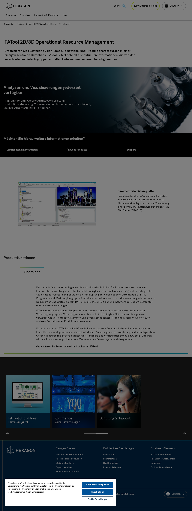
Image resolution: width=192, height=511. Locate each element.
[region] (60, 492)
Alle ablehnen (97, 492)
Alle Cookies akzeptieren (97, 485)
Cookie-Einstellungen (98, 499)
